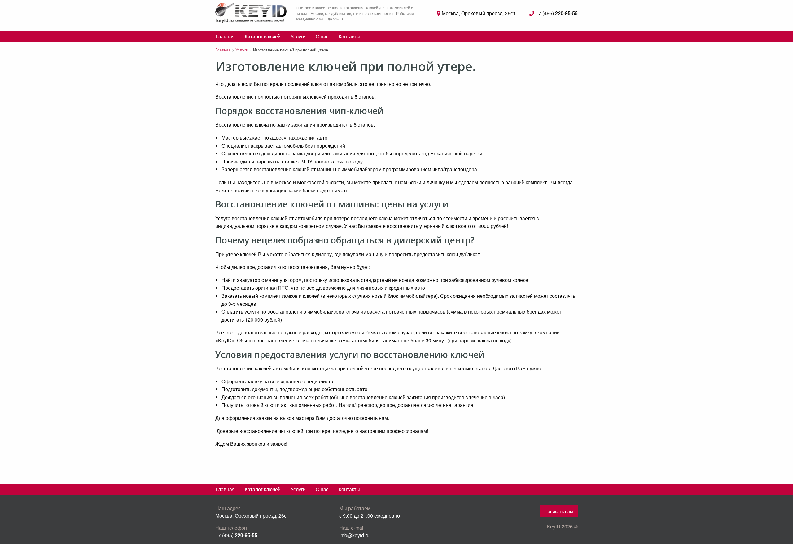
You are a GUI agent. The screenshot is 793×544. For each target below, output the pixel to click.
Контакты (349, 36)
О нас (322, 36)
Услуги (298, 36)
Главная (225, 36)
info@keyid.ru (354, 535)
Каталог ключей (263, 36)
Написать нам (559, 511)
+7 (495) (556, 13)
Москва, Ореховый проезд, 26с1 (478, 13)
